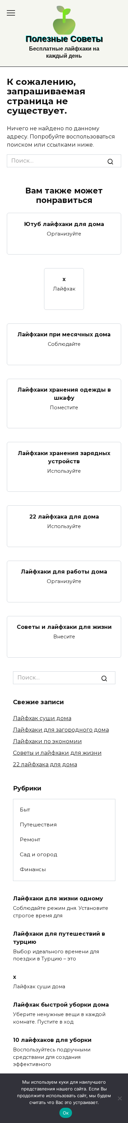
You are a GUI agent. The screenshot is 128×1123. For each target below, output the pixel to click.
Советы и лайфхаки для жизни (64, 627)
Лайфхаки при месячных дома (64, 334)
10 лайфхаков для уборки (52, 1040)
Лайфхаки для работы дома (64, 571)
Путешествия (38, 824)
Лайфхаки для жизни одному (58, 898)
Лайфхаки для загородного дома (61, 730)
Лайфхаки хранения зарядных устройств (64, 457)
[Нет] (119, 1098)
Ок (66, 1113)
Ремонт (30, 839)
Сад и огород (38, 854)
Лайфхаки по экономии (47, 741)
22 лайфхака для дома (64, 516)
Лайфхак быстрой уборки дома (61, 1005)
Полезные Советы (64, 38)
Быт (25, 809)
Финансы (33, 869)
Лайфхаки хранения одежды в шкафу (64, 394)
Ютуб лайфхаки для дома (64, 224)
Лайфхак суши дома (42, 718)
